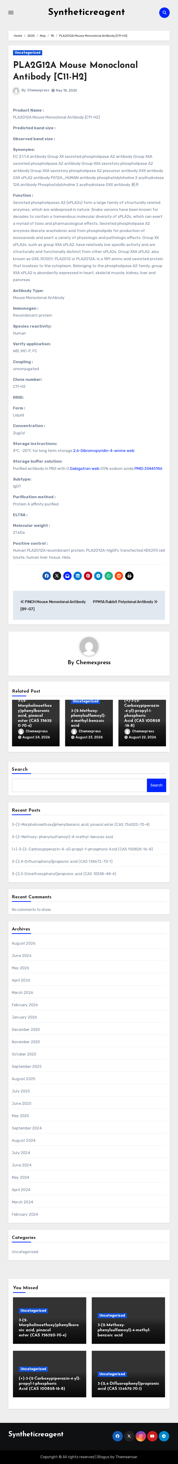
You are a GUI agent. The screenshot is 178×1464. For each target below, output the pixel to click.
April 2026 (21, 980)
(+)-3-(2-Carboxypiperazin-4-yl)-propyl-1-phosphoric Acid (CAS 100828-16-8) (82, 849)
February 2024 (25, 1214)
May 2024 (20, 1177)
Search (20, 769)
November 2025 (26, 1042)
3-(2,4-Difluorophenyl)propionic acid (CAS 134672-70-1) (62, 861)
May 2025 (20, 1116)
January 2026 (24, 1017)
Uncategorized (27, 53)
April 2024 (21, 1190)
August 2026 (23, 943)
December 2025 (26, 1029)
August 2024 (23, 1140)
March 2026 (22, 992)
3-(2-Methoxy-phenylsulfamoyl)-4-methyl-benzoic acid (62, 837)
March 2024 (22, 1202)
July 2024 (21, 1153)
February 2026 (25, 1005)
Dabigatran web (84, 468)
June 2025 (21, 1103)
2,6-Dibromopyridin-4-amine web (103, 450)
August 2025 (23, 1079)
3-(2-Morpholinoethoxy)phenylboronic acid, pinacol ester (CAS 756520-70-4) (81, 824)
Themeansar (126, 1457)
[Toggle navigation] (10, 12)
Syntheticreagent (86, 12)
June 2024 (22, 1165)
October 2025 (24, 1054)
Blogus (103, 1457)
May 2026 (20, 968)
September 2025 (26, 1066)
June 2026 (22, 955)
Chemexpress (38, 90)
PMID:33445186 (148, 468)
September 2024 (27, 1128)
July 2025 (21, 1091)
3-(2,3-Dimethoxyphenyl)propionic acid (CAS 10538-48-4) (64, 874)
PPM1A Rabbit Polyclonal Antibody (123, 602)
